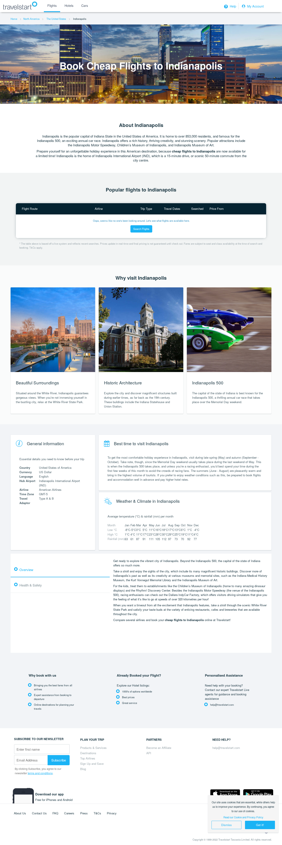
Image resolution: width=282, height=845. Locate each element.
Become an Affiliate (158, 748)
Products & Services (93, 748)
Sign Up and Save (92, 763)
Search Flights (141, 229)
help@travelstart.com (226, 748)
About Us (20, 813)
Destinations (88, 753)
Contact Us (39, 813)
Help (232, 6)
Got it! (260, 825)
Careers (69, 813)
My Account (255, 6)
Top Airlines (87, 758)
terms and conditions (40, 773)
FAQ (55, 813)
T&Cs (97, 813)
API (148, 753)
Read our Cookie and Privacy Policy (243, 817)
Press (84, 813)
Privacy (112, 813)
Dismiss (226, 825)
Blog (83, 769)
